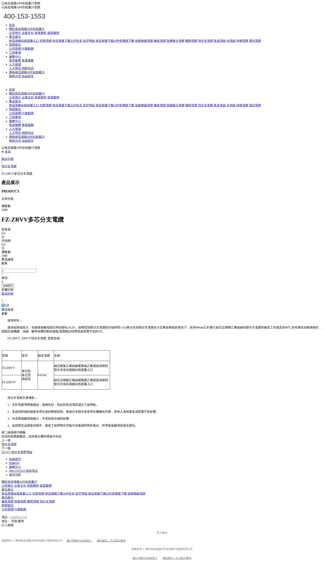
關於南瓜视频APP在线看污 (27, 29)
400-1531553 (17, 470)
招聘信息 (28, 68)
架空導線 (89, 40)
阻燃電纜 (20, 501)
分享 (7, 305)
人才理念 (15, 68)
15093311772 (18, 517)
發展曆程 (40, 33)
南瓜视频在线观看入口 (24, 40)
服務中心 (15, 56)
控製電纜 (46, 40)
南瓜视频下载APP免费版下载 (115, 40)
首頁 (12, 25)
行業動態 (28, 48)
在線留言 (28, 76)
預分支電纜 (205, 40)
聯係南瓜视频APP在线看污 (27, 72)
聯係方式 (15, 76)
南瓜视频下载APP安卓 (67, 40)
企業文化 (28, 33)
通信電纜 (255, 40)
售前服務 (15, 60)
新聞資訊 (15, 44)
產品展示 (15, 36)
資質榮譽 (53, 33)
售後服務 (28, 60)
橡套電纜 (160, 40)
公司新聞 (15, 48)
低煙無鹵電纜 (137, 493)
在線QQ (14, 463)
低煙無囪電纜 (144, 40)
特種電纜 (242, 40)
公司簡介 (15, 33)
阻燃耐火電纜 (175, 40)
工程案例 (15, 52)
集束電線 (220, 40)
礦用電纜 (191, 40)
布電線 (231, 40)
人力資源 (15, 64)
